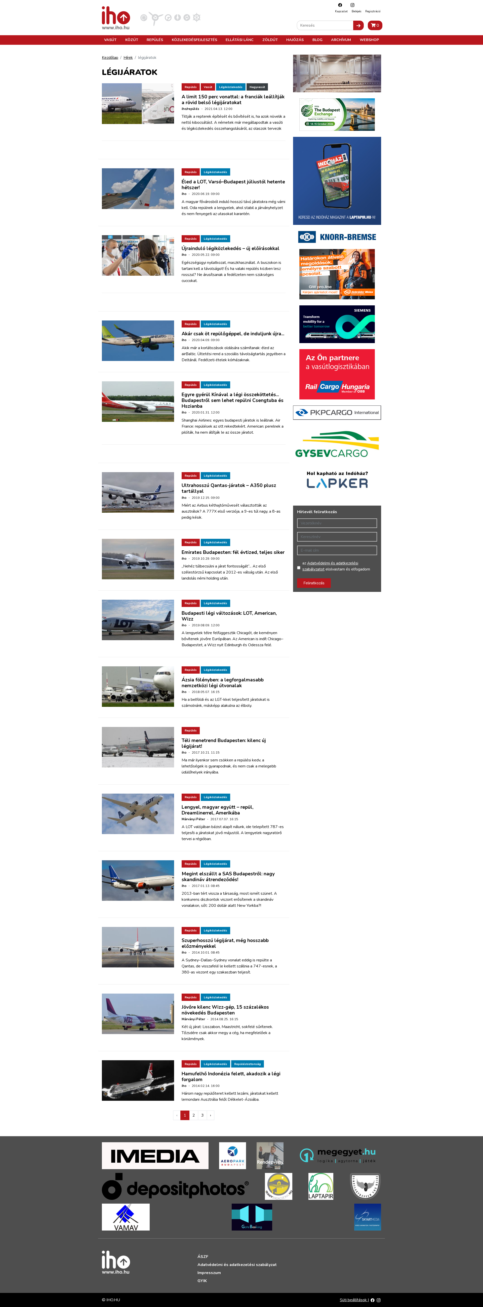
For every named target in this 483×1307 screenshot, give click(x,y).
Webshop (369, 39)
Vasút (110, 39)
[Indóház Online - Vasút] (143, 17)
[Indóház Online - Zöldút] (186, 17)
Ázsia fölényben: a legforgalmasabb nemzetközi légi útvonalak (223, 683)
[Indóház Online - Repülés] (156, 17)
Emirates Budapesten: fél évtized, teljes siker (233, 552)
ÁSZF (202, 1256)
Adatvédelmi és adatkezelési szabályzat (237, 1265)
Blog (317, 39)
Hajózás (295, 39)
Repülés (155, 39)
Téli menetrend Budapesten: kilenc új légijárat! (224, 743)
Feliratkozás (314, 583)
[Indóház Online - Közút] (168, 17)
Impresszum (209, 1273)
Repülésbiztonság (247, 1064)
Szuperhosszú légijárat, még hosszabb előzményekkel (225, 943)
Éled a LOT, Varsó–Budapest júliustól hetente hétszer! (233, 185)
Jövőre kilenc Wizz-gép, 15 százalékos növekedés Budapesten (225, 1010)
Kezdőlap (110, 57)
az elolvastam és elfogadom (336, 566)
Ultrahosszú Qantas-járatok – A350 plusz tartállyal (229, 488)
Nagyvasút (257, 87)
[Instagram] (351, 5)
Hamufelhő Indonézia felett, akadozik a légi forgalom (231, 1077)
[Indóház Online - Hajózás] (196, 17)
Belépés (356, 11)
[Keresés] (358, 25)
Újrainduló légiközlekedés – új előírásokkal (230, 248)
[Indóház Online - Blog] (177, 17)
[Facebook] (339, 5)
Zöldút (270, 39)
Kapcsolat (341, 11)
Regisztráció (372, 11)
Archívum (341, 39)
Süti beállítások (354, 1300)
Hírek (128, 57)
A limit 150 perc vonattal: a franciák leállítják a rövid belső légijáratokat (233, 100)
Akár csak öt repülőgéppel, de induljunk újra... (233, 334)
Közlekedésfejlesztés (194, 39)
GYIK (202, 1281)
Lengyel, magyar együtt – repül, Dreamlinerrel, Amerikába (217, 810)
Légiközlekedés (231, 87)
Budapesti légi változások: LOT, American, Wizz (229, 616)
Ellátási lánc (240, 39)
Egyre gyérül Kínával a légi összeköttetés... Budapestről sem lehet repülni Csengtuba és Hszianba (233, 400)
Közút (131, 39)
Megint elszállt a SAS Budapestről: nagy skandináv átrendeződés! (228, 877)
